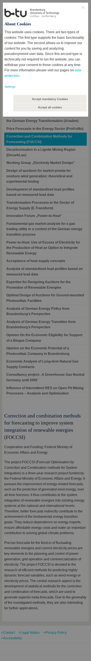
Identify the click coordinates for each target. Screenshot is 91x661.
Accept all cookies (50, 107)
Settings (10, 86)
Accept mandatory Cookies (50, 99)
